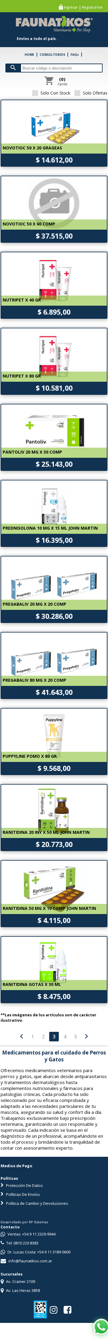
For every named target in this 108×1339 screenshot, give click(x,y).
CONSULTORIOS (52, 54)
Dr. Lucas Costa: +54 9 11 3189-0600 (38, 1252)
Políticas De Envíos (22, 1194)
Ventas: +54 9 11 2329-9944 (31, 1234)
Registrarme (92, 7)
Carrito (62, 81)
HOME (29, 54)
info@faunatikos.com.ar (30, 1261)
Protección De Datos (24, 1185)
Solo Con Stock (55, 93)
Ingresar (71, 7)
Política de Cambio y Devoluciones (36, 1203)
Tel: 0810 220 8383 (21, 1243)
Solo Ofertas (95, 93)
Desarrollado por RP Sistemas (24, 1222)
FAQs (74, 54)
